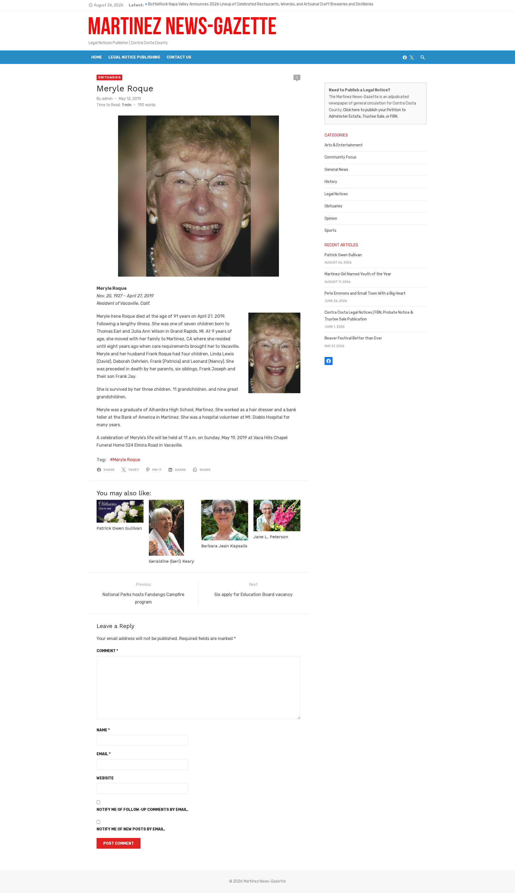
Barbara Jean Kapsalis (224, 545)
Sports (330, 230)
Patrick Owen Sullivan (119, 528)
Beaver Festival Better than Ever (353, 338)
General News (336, 169)
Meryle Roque (126, 459)
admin (107, 98)
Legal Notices (336, 194)
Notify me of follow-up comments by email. (142, 809)
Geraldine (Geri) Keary (171, 561)
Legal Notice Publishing (134, 57)
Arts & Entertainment (344, 145)
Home (96, 57)
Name (103, 730)
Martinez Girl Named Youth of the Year (358, 274)
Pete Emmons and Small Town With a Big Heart (365, 293)
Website (105, 778)
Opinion (331, 218)
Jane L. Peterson (270, 536)
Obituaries (109, 77)
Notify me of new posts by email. (131, 829)
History (331, 181)
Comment (107, 651)
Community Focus (340, 157)
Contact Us (179, 57)
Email (104, 754)
